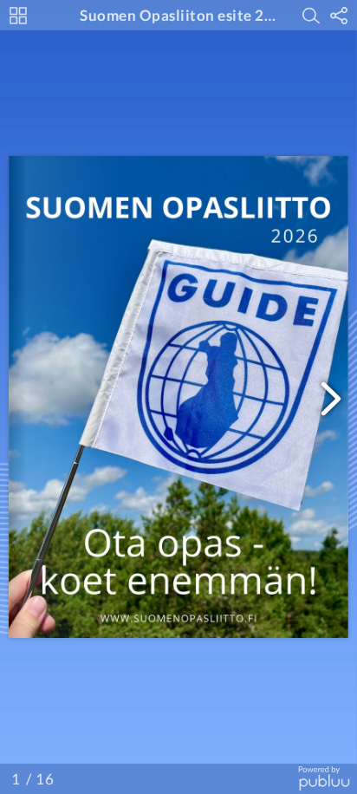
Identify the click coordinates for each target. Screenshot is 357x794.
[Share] (339, 15)
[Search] (311, 15)
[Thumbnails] (18, 15)
